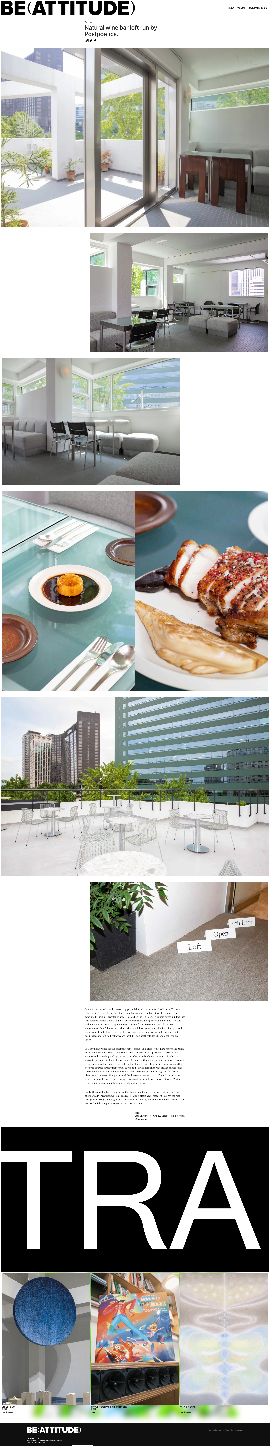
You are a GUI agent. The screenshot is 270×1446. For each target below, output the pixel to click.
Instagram (240, 1430)
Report (94, 1412)
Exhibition (9, 1412)
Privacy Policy (229, 1430)
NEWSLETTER (254, 8)
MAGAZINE (241, 8)
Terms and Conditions (215, 1430)
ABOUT (231, 8)
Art (4, 1412)
